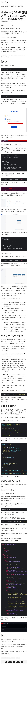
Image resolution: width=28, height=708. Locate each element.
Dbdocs (12, 658)
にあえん (4, 2)
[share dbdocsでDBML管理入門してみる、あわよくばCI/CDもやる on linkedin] (9, 662)
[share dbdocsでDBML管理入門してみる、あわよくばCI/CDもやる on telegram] (19, 662)
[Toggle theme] (9, 2)
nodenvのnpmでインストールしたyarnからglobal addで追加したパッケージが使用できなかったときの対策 (14, 85)
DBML (18, 658)
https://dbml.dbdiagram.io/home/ (10, 28)
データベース (5, 658)
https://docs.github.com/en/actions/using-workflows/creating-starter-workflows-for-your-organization (13, 498)
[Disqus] (14, 681)
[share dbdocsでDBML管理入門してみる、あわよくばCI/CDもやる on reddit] (11, 662)
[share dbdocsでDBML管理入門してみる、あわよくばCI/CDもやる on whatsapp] (17, 662)
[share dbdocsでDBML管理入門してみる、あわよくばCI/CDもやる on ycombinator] (22, 662)
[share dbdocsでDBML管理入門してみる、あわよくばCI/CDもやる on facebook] (14, 662)
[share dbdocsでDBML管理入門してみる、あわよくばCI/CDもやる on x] (6, 662)
